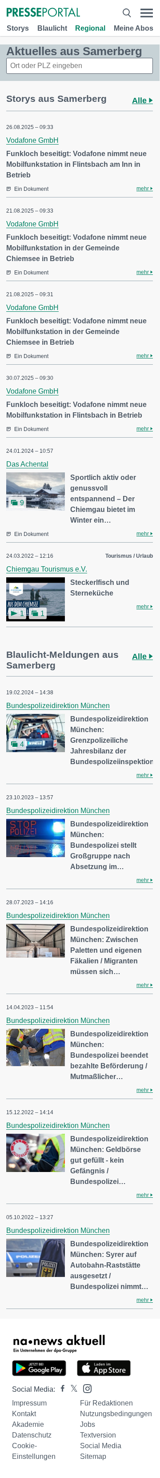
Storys (18, 28)
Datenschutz (32, 1435)
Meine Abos (133, 28)
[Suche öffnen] (126, 13)
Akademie (28, 1424)
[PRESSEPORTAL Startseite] (43, 13)
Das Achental (27, 464)
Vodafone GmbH (32, 140)
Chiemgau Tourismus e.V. (46, 569)
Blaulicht (52, 28)
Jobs (87, 1424)
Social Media (100, 1446)
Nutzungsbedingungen (116, 1414)
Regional (90, 28)
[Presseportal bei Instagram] (85, 1388)
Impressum (29, 1403)
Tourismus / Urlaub (129, 556)
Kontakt (24, 1414)
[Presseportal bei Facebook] (60, 1389)
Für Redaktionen (106, 1403)
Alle (140, 100)
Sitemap (93, 1456)
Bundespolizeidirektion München (58, 705)
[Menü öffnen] (146, 13)
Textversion (98, 1435)
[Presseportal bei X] (71, 1389)
